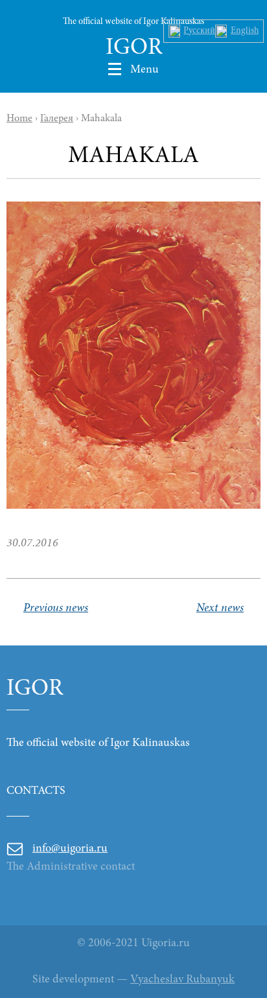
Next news (220, 608)
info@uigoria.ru (70, 849)
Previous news (55, 608)
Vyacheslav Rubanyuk (182, 980)
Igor (134, 48)
